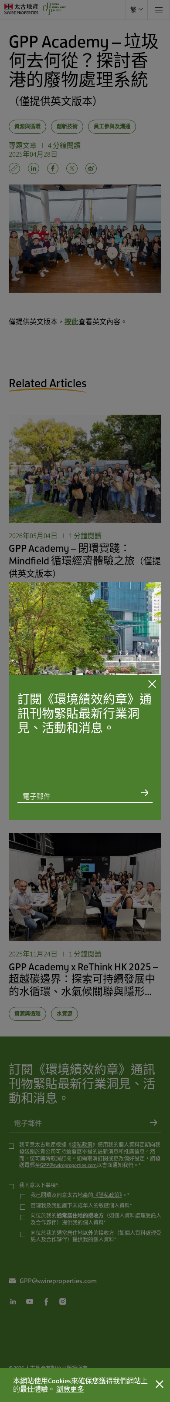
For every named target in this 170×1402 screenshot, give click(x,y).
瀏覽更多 (70, 1389)
